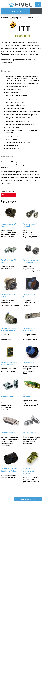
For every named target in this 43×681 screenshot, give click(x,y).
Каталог (14, 11)
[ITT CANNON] (21, 37)
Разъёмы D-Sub (29, 396)
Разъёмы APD (28, 362)
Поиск (38, 4)
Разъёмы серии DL (30, 433)
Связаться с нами (28, 499)
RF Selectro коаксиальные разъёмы (28, 471)
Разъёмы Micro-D (8, 433)
